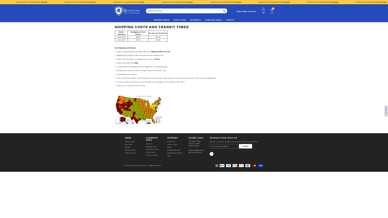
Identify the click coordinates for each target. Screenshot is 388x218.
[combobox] (184, 10)
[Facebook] (212, 154)
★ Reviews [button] (386, 111)
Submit (245, 146)
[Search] (186, 10)
